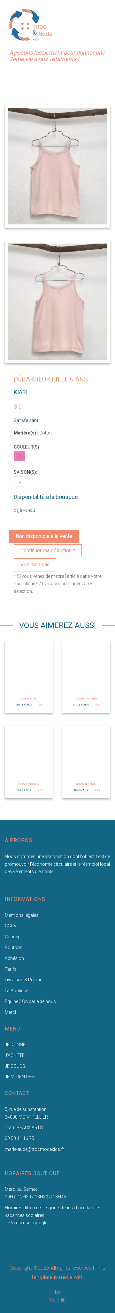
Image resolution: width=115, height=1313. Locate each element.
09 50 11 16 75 (19, 1138)
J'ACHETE (15, 1055)
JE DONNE (15, 1044)
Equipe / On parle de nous (30, 1001)
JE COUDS (15, 1066)
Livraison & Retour (23, 979)
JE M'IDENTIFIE (20, 1076)
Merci (10, 1012)
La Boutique (16, 990)
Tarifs (11, 969)
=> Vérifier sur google (26, 1222)
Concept (13, 936)
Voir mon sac (35, 565)
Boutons (13, 947)
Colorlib (57, 1299)
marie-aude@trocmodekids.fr (34, 1149)
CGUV (11, 925)
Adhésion (14, 958)
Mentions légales (22, 915)
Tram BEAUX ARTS (24, 1127)
